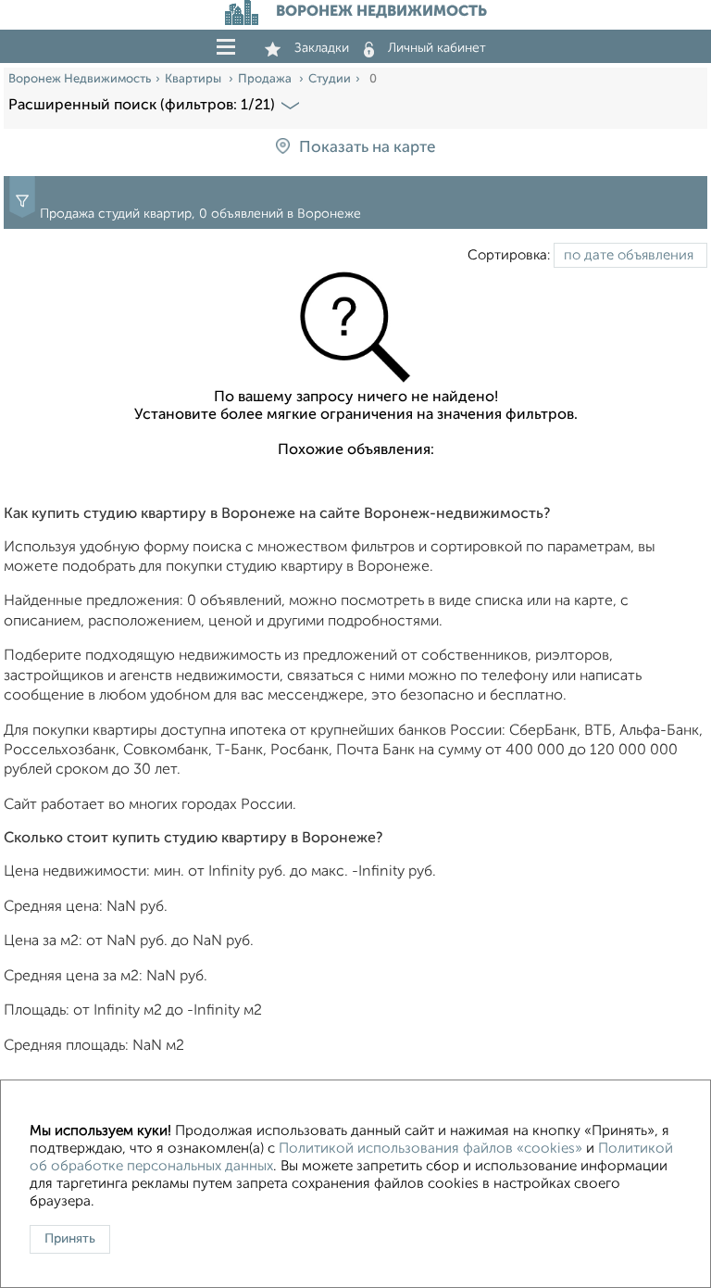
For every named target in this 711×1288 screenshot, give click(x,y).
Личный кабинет (437, 48)
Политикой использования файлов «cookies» (430, 1149)
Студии (329, 79)
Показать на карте (367, 148)
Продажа (266, 79)
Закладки (321, 48)
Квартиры (194, 79)
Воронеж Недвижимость (79, 79)
